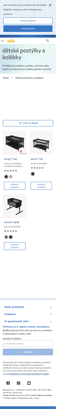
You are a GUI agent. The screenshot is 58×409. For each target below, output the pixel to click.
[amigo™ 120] (15, 143)
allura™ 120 (37, 159)
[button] (50, 5)
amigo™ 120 (10, 159)
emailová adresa (12, 338)
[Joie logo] (11, 40)
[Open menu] (2, 41)
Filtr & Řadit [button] (30, 123)
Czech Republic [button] (28, 28)
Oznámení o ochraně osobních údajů (29, 373)
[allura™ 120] (41, 143)
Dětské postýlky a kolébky (29, 77)
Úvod (6, 77)
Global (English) (28, 20)
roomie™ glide (11, 222)
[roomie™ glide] (15, 206)
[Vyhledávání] (47, 40)
